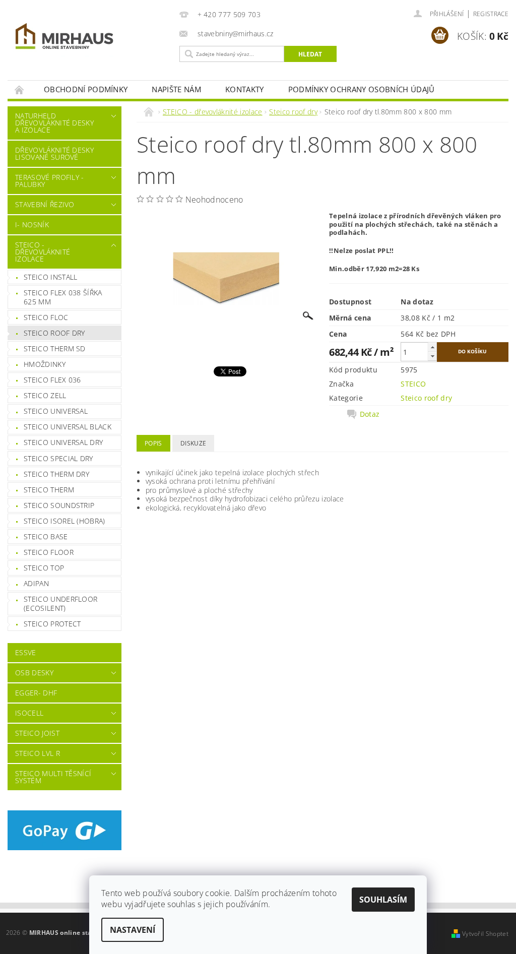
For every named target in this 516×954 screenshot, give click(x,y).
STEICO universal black (67, 426)
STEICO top (44, 568)
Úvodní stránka (20, 89)
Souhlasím (383, 899)
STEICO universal (56, 411)
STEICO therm (49, 489)
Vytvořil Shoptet (485, 933)
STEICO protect (52, 623)
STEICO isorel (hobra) (64, 521)
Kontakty (244, 89)
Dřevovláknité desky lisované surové (54, 153)
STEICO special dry (58, 458)
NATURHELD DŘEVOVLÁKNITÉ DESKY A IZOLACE (54, 123)
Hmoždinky (45, 364)
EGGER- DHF (36, 692)
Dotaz (370, 414)
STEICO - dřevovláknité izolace (42, 252)
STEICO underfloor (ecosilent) (60, 603)
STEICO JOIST (37, 733)
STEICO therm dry (56, 474)
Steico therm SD (55, 348)
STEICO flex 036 (52, 380)
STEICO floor (49, 552)
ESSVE (25, 652)
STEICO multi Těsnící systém (53, 777)
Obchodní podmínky (85, 89)
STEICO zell (45, 395)
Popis (153, 443)
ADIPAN (36, 583)
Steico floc (46, 317)
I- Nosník (32, 224)
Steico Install (50, 277)
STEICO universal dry (63, 442)
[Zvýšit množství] (432, 347)
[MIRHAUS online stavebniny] (91, 38)
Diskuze (193, 443)
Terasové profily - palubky (49, 180)
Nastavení (132, 929)
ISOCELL (29, 713)
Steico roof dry (54, 333)
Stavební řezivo (45, 204)
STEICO (413, 384)
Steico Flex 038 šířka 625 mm (63, 297)
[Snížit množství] (432, 356)
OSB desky (34, 672)
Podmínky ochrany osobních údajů (361, 89)
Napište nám (176, 89)
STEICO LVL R (37, 753)
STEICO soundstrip (59, 505)
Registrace (490, 14)
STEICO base (46, 536)
